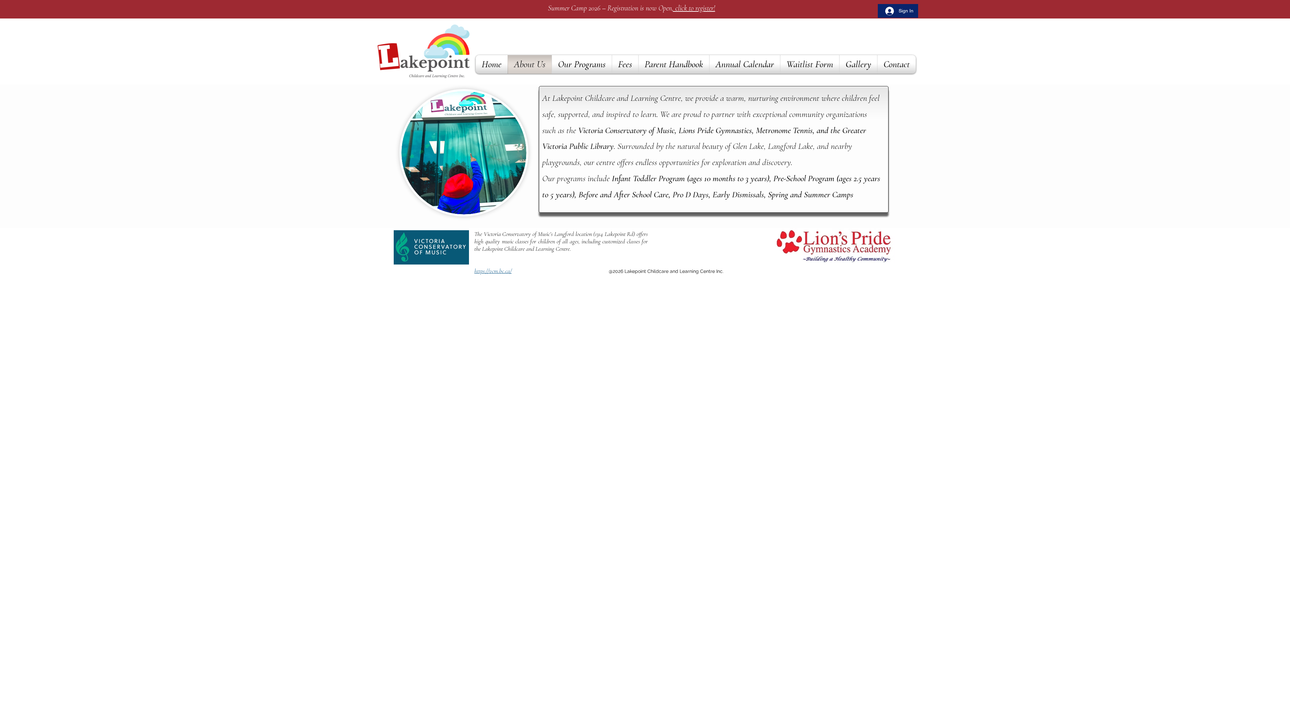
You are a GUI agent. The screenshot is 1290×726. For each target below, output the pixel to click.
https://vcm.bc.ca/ (493, 271)
